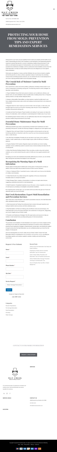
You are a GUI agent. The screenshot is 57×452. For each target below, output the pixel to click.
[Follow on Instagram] (7, 393)
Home (19, 444)
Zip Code (9, 273)
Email (8, 257)
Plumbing (8, 312)
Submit (9, 290)
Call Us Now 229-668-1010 (12, 18)
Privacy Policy (27, 444)
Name (8, 249)
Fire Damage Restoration (11, 308)
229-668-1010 (16, 297)
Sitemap (32, 444)
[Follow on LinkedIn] (4, 393)
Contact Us (37, 444)
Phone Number (10, 265)
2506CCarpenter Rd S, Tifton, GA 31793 (15, 21)
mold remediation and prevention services (32, 234)
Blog (22, 444)
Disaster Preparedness (11, 305)
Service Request (11, 281)
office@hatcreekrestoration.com (13, 24)
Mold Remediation (10, 310)
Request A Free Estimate (28, 354)
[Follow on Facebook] (10, 393)
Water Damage (9, 315)
